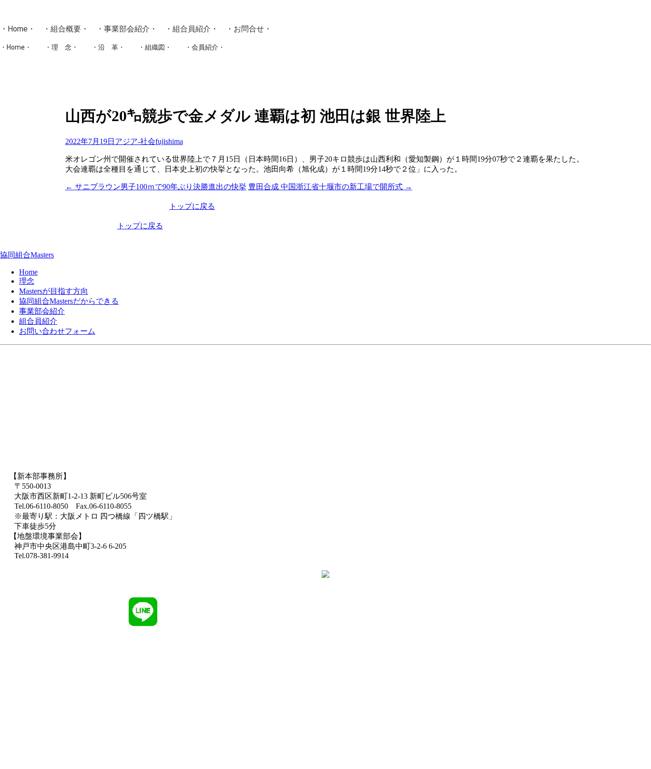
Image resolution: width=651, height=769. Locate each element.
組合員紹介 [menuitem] (38, 321)
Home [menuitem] (28, 272)
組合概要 (66, 28)
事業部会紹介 (127, 28)
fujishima (169, 141)
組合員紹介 (192, 28)
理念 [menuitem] (26, 281)
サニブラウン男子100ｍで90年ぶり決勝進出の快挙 (155, 187)
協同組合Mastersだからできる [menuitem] (69, 301)
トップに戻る (192, 206)
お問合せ (249, 28)
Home (18, 28)
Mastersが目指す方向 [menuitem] (53, 291)
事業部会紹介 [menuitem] (42, 311)
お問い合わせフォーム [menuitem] (57, 331)
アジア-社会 (135, 141)
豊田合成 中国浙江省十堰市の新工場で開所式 (330, 187)
